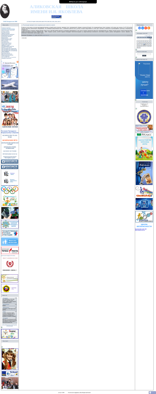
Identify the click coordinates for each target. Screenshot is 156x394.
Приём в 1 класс (6, 45)
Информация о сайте (7, 38)
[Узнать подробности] (10, 247)
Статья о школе (5, 31)
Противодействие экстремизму (9, 50)
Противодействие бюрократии (9, 49)
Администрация (6, 33)
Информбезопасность (7, 35)
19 (144, 44)
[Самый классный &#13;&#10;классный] (9, 377)
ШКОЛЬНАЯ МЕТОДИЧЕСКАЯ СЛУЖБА (9, 143)
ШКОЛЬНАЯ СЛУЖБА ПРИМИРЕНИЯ (10, 147)
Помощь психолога (6, 58)
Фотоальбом (5, 40)
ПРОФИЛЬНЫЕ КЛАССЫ (8, 46)
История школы (5, 32)
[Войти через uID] (139, 28)
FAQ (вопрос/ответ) (6, 43)
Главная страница (6, 27)
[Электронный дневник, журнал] (56, 15)
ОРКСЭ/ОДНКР (5, 51)
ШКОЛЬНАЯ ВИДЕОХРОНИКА (8, 255)
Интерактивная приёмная (8, 34)
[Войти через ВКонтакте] (142, 28)
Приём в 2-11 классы (7, 47)
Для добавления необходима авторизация (9, 325)
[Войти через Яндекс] (145, 28)
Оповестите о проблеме (144, 93)
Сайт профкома (5, 56)
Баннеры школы (6, 52)
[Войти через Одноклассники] (148, 28)
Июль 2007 (148, 35)
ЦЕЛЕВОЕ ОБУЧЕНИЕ (10, 151)
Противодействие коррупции (9, 48)
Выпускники (5, 37)
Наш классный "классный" (8, 30)
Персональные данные (7, 55)
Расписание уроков (6, 36)
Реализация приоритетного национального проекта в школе (39, 25)
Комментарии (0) (46, 35)
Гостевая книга (5, 42)
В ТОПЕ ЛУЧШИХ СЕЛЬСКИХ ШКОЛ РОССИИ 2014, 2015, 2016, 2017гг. (44, 21)
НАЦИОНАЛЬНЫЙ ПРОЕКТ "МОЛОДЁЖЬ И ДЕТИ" (10, 157)
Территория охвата (6, 44)
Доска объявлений (6, 39)
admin (33, 35)
